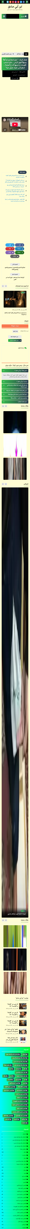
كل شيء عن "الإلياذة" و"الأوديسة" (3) (12, 1005)
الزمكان (24, 1054)
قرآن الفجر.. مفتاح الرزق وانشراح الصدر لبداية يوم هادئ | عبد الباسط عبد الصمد (14, 200)
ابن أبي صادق (15, 6)
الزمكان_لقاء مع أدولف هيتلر (12, 1054)
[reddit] (10, 2)
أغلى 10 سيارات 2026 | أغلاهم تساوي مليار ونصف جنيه (15, 195)
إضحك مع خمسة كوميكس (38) (17, 914)
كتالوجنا (15, 1119)
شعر (25, 1080)
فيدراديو (14, 75)
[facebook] (23, 2)
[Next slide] (3, 286)
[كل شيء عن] (23, 1006)
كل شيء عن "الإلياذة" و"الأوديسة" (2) (12, 1013)
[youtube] (18, 2)
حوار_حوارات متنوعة (21, 1076)
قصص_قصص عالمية (21, 1108)
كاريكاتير (24, 1119)
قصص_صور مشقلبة (21, 1098)
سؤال (5, 1076)
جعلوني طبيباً (7, 1065)
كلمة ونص (7, 1119)
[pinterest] (13, 2)
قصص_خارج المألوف (9, 1087)
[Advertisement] (15, 36)
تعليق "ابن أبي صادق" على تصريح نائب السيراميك (11, 1030)
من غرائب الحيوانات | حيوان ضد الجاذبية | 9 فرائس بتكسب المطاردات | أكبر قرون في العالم (14, 181)
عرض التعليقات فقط (14, 337)
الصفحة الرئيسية (22, 75)
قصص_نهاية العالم (7, 1116)
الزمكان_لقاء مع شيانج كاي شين (19, 1058)
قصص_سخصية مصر (21, 1090)
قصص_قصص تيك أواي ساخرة (19, 1105)
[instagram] (15, 2)
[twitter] (21, 2)
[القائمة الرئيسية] (4, 16)
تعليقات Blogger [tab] (15, 326)
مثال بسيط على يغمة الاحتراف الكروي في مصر (12, 1039)
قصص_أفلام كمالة (22, 1087)
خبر (11, 1076)
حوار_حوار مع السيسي (21, 1072)
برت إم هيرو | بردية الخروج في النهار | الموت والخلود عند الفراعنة (15, 176)
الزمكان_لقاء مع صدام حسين (20, 1062)
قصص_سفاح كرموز (8, 1090)
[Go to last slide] (6, 286)
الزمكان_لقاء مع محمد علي (20, 1065)
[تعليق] (23, 1031)
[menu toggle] (27, 2)
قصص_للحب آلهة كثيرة (21, 1116)
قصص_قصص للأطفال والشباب (19, 1112)
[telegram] (7, 2)
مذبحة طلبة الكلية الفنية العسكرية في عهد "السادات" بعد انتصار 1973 (15, 186)
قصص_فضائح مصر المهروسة (19, 1101)
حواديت (17, 1069)
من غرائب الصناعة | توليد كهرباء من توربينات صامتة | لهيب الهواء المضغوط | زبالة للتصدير (14, 191)
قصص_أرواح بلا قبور (14, 1083)
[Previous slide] (6, 406)
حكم (25, 1069)
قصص (24, 1083)
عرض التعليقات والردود (14, 340)
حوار (10, 1069)
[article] (15, 267)
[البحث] (3, 2)
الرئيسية (22, 17)
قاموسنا (9, 1080)
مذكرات (24, 1123)
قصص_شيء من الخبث (21, 1094)
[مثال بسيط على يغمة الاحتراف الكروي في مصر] (23, 1040)
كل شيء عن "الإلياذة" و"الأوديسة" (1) (12, 1022)
